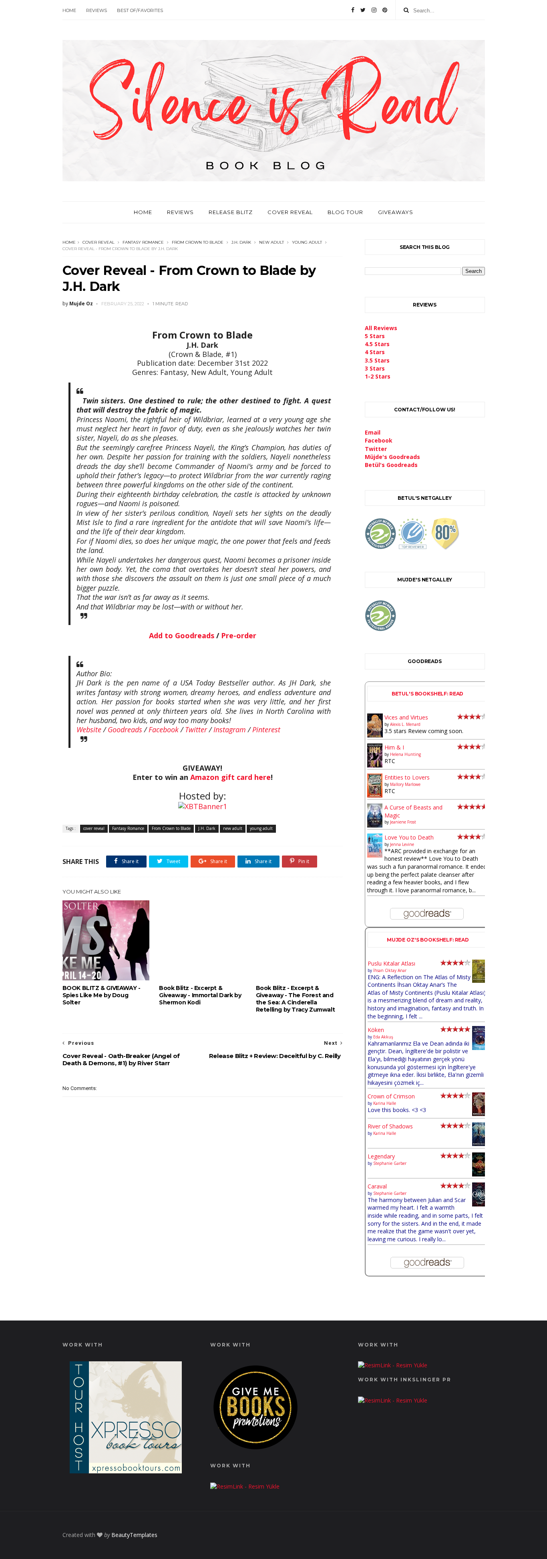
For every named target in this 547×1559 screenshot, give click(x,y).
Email (372, 432)
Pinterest (266, 729)
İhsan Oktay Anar (389, 970)
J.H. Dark (241, 242)
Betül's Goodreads (391, 465)
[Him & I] (375, 765)
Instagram (229, 729)
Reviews (96, 10)
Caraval (377, 1186)
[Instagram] (374, 10)
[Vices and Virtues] (375, 735)
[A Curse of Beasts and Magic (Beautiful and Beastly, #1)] (375, 825)
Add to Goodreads (181, 635)
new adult (271, 242)
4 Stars (375, 352)
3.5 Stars (377, 360)
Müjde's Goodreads (392, 457)
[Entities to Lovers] (375, 795)
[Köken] (480, 1048)
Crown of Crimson (391, 1096)
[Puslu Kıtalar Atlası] (480, 980)
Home (69, 10)
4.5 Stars (377, 344)
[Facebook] (352, 10)
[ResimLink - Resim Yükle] (255, 1451)
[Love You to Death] (375, 855)
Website (88, 729)
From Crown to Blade (197, 242)
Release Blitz (231, 212)
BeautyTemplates (134, 1535)
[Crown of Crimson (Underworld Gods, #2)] (480, 1114)
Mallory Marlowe (405, 784)
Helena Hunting (405, 754)
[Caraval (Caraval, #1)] (480, 1204)
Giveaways (395, 212)
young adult (307, 242)
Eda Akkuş (383, 1037)
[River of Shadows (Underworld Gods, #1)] (480, 1144)
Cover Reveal (290, 212)
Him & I (394, 747)
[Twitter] (363, 10)
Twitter (196, 729)
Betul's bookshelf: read (428, 694)
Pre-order (238, 635)
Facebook (164, 729)
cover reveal (98, 242)
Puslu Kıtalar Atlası (391, 963)
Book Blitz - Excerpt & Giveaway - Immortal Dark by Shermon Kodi (200, 995)
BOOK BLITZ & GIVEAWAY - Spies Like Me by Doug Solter (101, 995)
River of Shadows (390, 1126)
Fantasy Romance (143, 242)
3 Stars (375, 368)
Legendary (381, 1156)
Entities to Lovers (407, 777)
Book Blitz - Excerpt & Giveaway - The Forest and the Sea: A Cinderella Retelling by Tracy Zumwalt (295, 998)
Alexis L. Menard (405, 724)
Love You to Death (409, 837)
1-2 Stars (377, 376)
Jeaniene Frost (403, 822)
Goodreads (125, 729)
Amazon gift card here (230, 777)
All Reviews (381, 328)
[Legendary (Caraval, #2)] (480, 1174)
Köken (376, 1030)
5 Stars (375, 336)
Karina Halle (384, 1103)
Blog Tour (345, 212)
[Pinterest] (384, 10)
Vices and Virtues (406, 717)
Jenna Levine (402, 844)
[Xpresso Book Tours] (126, 1471)
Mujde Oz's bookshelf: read (428, 940)
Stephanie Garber (389, 1163)
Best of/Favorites (140, 10)
